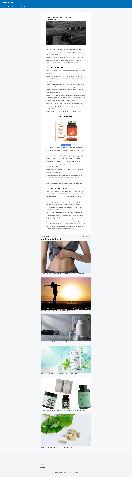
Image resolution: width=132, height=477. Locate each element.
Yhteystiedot (42, 467)
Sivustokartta (42, 466)
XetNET (78, 472)
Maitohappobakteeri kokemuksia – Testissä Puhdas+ (59, 373)
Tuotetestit (54, 6)
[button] (129, 3)
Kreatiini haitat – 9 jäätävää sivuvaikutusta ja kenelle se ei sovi (62, 342)
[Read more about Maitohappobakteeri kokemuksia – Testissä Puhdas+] (66, 359)
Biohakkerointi (45, 6)
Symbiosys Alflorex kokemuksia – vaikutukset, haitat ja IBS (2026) (63, 273)
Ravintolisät (49, 19)
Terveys (30, 6)
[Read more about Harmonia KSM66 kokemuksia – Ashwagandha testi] (66, 293)
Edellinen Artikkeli (45, 236)
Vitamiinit (22, 6)
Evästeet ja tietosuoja (44, 464)
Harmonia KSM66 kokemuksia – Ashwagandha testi (58, 310)
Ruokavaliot (14, 6)
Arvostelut (42, 461)
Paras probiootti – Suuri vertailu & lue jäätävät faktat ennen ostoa (63, 410)
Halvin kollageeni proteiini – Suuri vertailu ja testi (57, 447)
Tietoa (41, 462)
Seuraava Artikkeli (87, 236)
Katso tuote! (66, 145)
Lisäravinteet (6, 6)
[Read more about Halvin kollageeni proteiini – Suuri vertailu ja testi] (66, 430)
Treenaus (37, 6)
